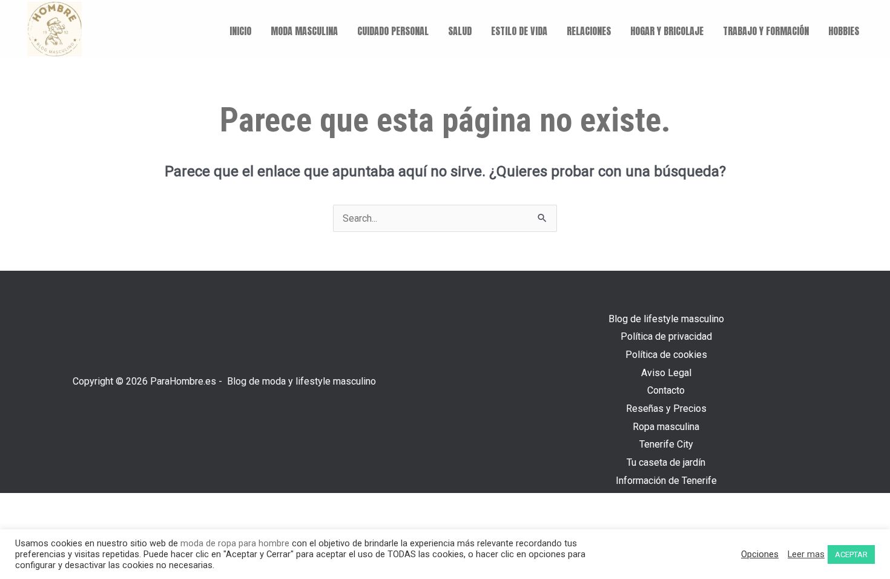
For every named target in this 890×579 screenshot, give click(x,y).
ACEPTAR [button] (851, 554)
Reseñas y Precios (666, 408)
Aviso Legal (666, 373)
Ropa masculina (666, 426)
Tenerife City (666, 444)
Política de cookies (666, 354)
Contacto (666, 390)
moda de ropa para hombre (234, 543)
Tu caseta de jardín (666, 462)
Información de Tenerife (666, 480)
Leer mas (806, 554)
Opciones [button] (760, 554)
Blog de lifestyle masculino (666, 319)
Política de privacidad (666, 336)
